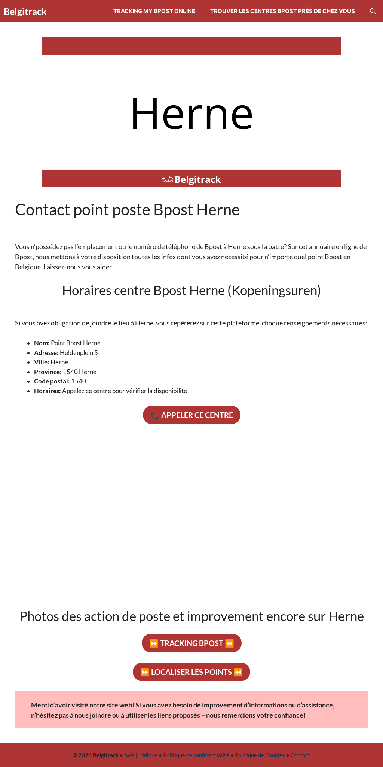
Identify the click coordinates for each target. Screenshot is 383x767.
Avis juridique (141, 755)
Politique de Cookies (260, 755)
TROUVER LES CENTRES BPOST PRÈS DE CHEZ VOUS (282, 11)
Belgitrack (25, 11)
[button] (372, 11)
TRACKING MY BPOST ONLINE (154, 11)
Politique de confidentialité (196, 755)
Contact (299, 755)
